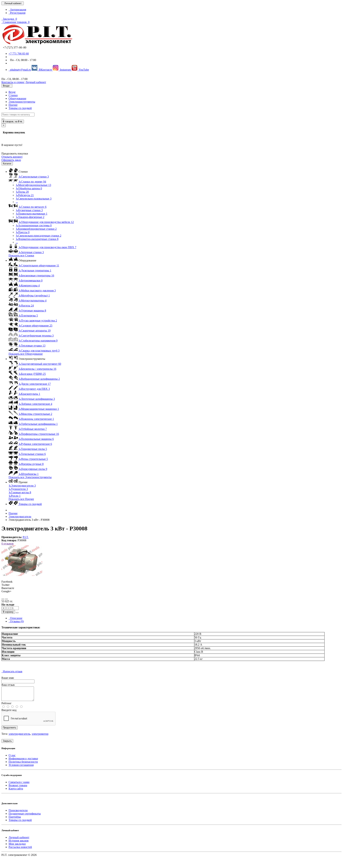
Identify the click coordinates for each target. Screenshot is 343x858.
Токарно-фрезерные (30, 217)
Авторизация (17, 9)
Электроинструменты (22, 101)
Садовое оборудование (35, 325)
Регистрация (17, 12)
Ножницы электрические (36, 418)
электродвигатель (19, 733)
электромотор (40, 733)
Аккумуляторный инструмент (40, 363)
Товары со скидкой (20, 108)
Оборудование (17, 98)
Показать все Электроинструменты (30, 477)
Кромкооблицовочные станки (36, 228)
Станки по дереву (32, 181)
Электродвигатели (22, 485)
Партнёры (15, 816)
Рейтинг (6, 703)
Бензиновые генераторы (36, 275)
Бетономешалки (31, 280)
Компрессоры (29, 285)
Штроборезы (29, 473)
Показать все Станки (21, 255)
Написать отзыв (11, 671)
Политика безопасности (23, 761)
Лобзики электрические (35, 403)
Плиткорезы (28, 315)
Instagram (65, 69)
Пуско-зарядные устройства (38, 320)
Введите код (8, 710)
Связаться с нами (19, 782)
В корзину (8, 612)
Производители (18, 810)
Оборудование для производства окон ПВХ (47, 247)
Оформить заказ (11, 159)
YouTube (83, 69)
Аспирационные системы (34, 225)
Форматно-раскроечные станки (37, 239)
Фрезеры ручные (31, 463)
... (17, 201)
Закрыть (7, 741)
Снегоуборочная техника (36, 335)
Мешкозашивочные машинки (39, 408)
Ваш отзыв (8, 684)
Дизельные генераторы (35, 270)
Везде (12, 92)
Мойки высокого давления (37, 290)
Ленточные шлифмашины (37, 398)
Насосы (26, 305)
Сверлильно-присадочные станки (38, 235)
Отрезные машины (32, 310)
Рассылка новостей (20, 847)
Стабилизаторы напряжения (38, 340)
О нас (12, 755)
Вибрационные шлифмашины (39, 378)
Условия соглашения (21, 764)
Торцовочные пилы (33, 448)
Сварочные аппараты (35, 330)
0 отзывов (7, 543)
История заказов (19, 840)
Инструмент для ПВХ (34, 388)
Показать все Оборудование (26, 353)
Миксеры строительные (35, 413)
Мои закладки (17, 843)
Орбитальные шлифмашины (38, 423)
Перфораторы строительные (39, 433)
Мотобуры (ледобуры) (34, 295)
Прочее (13, 104)
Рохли (15, 495)
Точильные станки (32, 453)
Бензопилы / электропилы (37, 368)
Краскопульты (29, 393)
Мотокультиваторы (32, 300)
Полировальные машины (36, 438)
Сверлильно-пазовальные (33, 198)
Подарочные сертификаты (25, 813)
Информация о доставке (23, 758)
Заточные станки (31, 252)
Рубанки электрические (35, 443)
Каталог (7, 163)
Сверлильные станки (34, 176)
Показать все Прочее (21, 499)
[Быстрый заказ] (17, 612)
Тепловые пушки (32, 345)
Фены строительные (33, 458)
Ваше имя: (7, 677)
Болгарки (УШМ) (32, 373)
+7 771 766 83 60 (19, 53)
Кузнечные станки (29, 210)
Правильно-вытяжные (31, 213)
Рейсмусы (25, 195)
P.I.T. (26, 537)
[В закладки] (2, 599)
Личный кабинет (19, 837)
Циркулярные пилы (33, 468)
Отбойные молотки (33, 428)
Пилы (22, 191)
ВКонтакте (45, 69)
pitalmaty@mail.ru (20, 69)
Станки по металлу (32, 206)
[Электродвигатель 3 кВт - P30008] (22, 575)
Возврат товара (18, 785)
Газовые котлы (20, 492)
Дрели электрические (35, 383)
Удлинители (18, 489)
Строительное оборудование (39, 265)
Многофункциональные (33, 185)
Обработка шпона (29, 188)
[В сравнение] (6, 599)
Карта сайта (16, 788)
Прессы (22, 232)
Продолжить (9, 727)
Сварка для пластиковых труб (39, 350)
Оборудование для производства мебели (46, 222)
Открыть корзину (12, 156)
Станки (13, 95)
